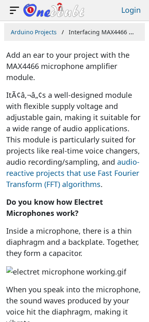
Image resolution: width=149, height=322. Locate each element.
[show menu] (14, 10)
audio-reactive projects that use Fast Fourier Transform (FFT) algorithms (72, 173)
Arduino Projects (34, 32)
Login (131, 10)
